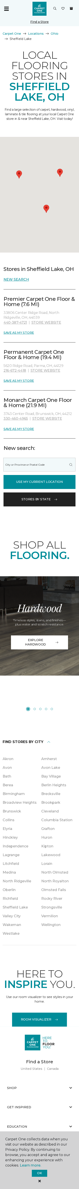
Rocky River (51, 898)
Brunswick (12, 811)
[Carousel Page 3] (40, 709)
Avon (7, 768)
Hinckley (10, 837)
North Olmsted (54, 872)
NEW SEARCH (16, 279)
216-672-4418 (15, 370)
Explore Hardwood (35, 642)
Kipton (47, 846)
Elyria (7, 829)
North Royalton (55, 881)
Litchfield (11, 864)
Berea (8, 785)
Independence (15, 846)
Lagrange (11, 855)
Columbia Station (56, 820)
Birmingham (14, 794)
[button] (55, 9)
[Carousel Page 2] (35, 709)
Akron (8, 759)
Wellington (51, 925)
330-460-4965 (16, 418)
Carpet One (12, 34)
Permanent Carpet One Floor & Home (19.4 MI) (34, 354)
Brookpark (50, 802)
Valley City (12, 916)
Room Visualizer (36, 1019)
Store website (46, 322)
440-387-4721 (15, 322)
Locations (36, 34)
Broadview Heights (20, 802)
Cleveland (50, 811)
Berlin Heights (53, 785)
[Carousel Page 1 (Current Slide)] (28, 709)
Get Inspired (19, 1107)
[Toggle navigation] (6, 9)
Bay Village (51, 776)
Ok (39, 1173)
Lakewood (50, 855)
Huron (46, 837)
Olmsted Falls (53, 890)
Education (17, 1127)
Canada (53, 1069)
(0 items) (71, 8)
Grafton (48, 829)
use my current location (39, 482)
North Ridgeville (17, 881)
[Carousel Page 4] (46, 709)
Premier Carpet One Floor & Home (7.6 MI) (39, 301)
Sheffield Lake (15, 907)
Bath (7, 776)
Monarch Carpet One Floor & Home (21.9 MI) (38, 402)
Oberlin (9, 890)
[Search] (70, 464)
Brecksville (50, 794)
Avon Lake (50, 768)
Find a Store (39, 22)
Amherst (49, 759)
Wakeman (12, 925)
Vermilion (49, 916)
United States (31, 1069)
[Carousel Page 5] (52, 709)
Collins (8, 820)
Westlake (11, 933)
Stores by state (36, 499)
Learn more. (30, 1165)
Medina (9, 872)
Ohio (54, 34)
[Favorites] (63, 9)
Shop (12, 1088)
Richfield (10, 898)
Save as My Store (19, 333)
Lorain (46, 864)
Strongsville (51, 907)
